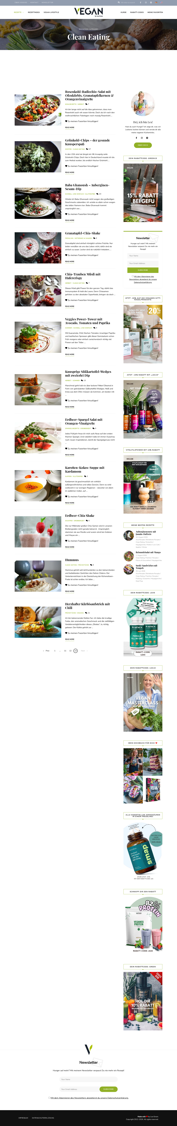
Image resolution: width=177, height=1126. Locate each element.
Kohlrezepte (70, 104)
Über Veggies (21, 3)
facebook (140, 2)
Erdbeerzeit (86, 428)
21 (88, 613)
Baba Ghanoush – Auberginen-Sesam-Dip (87, 187)
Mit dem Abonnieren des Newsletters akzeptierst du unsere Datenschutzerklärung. (143, 279)
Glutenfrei (90, 194)
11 (65, 651)
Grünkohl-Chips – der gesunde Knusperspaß (87, 142)
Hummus (72, 560)
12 (70, 651)
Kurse (123, 12)
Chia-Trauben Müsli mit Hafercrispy (82, 276)
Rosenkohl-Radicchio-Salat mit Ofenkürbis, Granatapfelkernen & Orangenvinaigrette (89, 95)
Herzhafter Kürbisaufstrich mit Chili (87, 606)
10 (84, 380)
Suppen (68, 476)
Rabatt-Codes (137, 12)
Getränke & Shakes (83, 238)
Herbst (81, 104)
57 (89, 149)
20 (99, 194)
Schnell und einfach (74, 194)
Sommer (68, 328)
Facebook (138, 138)
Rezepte (18, 12)
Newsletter (47, 3)
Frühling (69, 238)
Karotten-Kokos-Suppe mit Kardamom (84, 469)
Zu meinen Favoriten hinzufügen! (83, 121)
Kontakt (34, 3)
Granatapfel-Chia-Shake (82, 233)
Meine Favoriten (155, 12)
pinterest (151, 2)
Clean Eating (79, 149)
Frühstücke (83, 565)
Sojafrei (69, 521)
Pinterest (148, 138)
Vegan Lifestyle (51, 12)
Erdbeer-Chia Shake (79, 515)
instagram (145, 2)
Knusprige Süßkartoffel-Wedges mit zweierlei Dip (88, 373)
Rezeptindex (34, 12)
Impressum (23, 1118)
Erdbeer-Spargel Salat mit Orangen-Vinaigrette (83, 421)
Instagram (143, 138)
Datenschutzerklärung (43, 1118)
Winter (68, 149)
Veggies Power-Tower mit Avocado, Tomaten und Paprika (87, 321)
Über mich (143, 145)
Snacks (80, 613)
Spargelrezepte (72, 428)
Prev (47, 651)
